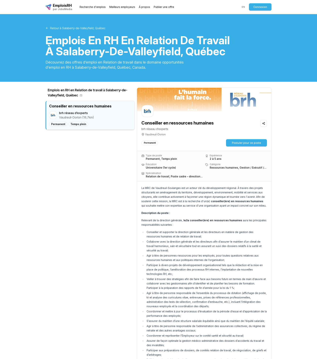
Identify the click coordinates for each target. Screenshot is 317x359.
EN (243, 7)
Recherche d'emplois (93, 6)
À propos (144, 6)
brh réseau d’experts (154, 129)
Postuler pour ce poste (246, 142)
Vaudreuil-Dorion (155, 134)
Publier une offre (164, 6)
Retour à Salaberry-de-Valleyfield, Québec (77, 28)
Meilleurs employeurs (122, 6)
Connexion (260, 6)
